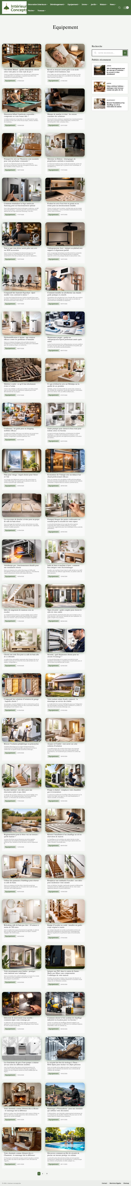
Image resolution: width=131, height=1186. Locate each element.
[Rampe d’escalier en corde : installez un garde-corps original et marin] (65, 911)
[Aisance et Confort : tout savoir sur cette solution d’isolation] (65, 730)
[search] (119, 7)
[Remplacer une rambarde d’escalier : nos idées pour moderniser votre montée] (65, 866)
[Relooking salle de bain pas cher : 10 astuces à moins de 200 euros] (21, 911)
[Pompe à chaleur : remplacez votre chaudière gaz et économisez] (65, 776)
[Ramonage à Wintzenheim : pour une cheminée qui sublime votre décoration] (65, 1094)
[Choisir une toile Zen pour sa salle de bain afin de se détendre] (21, 640)
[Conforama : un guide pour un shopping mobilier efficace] (21, 414)
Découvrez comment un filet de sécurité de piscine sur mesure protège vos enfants (63, 1154)
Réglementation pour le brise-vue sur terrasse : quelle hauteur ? (21, 835)
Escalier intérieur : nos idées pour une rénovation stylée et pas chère (18, 791)
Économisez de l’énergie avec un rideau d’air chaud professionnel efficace (64, 475)
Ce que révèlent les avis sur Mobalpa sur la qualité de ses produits (63, 385)
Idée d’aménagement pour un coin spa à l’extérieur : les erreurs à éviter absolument (116, 71)
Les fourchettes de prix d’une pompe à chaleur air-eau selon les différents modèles (21, 1063)
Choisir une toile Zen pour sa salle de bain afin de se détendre (21, 655)
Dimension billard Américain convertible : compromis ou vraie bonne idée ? (19, 115)
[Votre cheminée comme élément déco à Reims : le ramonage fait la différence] (21, 1094)
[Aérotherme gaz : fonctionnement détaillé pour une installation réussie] (21, 551)
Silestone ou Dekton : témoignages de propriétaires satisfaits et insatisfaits (61, 160)
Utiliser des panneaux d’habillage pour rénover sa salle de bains (21, 881)
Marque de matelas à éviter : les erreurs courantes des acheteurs (62, 115)
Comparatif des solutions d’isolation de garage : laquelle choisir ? (21, 700)
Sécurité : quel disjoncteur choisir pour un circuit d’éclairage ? (63, 655)
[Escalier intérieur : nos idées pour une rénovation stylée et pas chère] (21, 776)
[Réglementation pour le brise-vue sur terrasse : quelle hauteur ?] (21, 820)
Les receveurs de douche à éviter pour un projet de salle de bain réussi (21, 520)
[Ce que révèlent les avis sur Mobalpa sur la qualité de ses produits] (65, 370)
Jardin (109, 65)
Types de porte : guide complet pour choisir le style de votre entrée (64, 611)
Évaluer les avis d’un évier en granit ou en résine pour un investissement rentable (63, 204)
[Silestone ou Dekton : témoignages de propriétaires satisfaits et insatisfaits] (65, 145)
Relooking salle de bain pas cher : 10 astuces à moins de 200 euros (21, 926)
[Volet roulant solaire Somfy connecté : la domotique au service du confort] (65, 685)
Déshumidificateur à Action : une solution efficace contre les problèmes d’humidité (19, 338)
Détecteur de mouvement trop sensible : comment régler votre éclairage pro (18, 1018)
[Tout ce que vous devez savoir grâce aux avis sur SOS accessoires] (21, 234)
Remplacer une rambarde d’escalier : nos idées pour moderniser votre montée (64, 881)
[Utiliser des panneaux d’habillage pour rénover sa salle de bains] (21, 866)
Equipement (10, 80)
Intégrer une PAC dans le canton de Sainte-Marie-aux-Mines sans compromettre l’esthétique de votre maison (63, 973)
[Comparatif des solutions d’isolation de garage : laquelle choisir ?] (21, 685)
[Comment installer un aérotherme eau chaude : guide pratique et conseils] (65, 278)
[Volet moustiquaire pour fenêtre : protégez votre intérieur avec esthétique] (21, 957)
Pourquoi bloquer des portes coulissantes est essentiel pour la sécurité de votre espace (63, 520)
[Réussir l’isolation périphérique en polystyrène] (21, 730)
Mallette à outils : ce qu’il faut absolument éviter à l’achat (20, 385)
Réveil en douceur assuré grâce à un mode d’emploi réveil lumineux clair (63, 70)
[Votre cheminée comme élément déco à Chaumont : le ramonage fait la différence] (21, 1139)
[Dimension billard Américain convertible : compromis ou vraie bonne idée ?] (21, 100)
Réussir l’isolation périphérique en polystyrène (21, 744)
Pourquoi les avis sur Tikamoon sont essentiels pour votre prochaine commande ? (21, 160)
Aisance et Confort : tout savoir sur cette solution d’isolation (62, 745)
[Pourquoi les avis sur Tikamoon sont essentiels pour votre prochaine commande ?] (21, 145)
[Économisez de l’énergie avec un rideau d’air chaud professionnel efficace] (65, 460)
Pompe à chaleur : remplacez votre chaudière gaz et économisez (64, 791)
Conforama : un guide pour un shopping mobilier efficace (19, 429)
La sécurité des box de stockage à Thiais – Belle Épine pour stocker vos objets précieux (64, 1063)
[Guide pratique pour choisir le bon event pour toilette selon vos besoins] (65, 414)
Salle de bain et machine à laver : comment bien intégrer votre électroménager (63, 566)
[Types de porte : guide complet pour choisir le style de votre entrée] (65, 596)
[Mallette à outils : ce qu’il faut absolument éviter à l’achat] (21, 370)
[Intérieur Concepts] (15, 7)
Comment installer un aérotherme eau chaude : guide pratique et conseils (64, 293)
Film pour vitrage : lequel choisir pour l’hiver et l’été (21, 475)
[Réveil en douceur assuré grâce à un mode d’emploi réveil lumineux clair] (65, 55)
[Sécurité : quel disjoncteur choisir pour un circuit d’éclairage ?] (65, 640)
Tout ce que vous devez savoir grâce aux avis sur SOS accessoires (20, 249)
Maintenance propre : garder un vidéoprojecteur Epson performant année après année (64, 339)
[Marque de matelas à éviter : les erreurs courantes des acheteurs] (65, 100)
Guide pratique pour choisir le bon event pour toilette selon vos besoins (64, 429)
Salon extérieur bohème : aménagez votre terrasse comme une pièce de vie (115, 88)
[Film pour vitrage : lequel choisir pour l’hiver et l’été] (21, 460)
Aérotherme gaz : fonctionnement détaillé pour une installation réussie (21, 566)
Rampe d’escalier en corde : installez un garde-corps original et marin (64, 926)
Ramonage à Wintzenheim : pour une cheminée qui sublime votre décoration (65, 1109)
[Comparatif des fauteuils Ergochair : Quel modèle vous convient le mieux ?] (21, 278)
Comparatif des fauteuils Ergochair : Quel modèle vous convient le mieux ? (19, 293)
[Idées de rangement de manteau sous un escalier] (21, 596)
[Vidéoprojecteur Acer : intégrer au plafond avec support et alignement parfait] (65, 234)
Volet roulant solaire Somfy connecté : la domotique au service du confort (62, 700)
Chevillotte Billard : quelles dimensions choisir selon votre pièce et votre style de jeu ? (21, 70)
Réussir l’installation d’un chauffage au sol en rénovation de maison (64, 835)
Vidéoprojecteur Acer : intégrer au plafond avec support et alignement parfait (65, 249)
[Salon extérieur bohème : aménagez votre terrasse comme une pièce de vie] (99, 87)
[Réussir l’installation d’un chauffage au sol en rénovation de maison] (65, 820)
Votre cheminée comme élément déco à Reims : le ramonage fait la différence (21, 1109)
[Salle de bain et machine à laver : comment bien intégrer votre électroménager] (65, 551)
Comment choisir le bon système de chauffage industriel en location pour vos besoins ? (64, 1018)
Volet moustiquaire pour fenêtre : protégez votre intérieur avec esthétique (19, 972)
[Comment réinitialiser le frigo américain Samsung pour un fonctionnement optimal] (21, 189)
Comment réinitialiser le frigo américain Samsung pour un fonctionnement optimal (19, 204)
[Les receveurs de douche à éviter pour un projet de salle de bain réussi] (21, 505)
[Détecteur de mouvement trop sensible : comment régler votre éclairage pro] (21, 1003)
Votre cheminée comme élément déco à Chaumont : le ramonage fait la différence (19, 1154)
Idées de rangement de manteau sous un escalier (19, 611)
